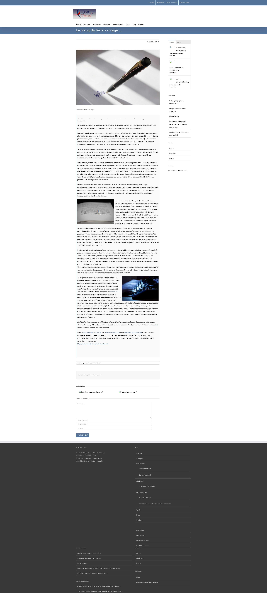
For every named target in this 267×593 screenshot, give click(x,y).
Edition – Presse (145, 497)
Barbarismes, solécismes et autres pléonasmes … (178, 50)
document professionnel (133, 332)
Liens (138, 577)
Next (157, 42)
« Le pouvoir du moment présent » (89, 558)
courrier (98, 332)
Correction (140, 530)
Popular (172, 42)
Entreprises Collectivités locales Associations (155, 504)
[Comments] (187, 42)
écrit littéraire (88, 332)
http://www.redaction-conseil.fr (91, 461)
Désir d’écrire (174, 116)
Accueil (139, 453)
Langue (171, 158)
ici (156, 325)
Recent (179, 42)
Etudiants (172, 153)
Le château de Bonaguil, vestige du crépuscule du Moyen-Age (178, 124)
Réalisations (140, 535)
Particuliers (140, 463)
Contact (139, 520)
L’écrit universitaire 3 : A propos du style (179, 82)
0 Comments (97, 363)
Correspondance (145, 469)
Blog (138, 515)
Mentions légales (142, 545)
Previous (150, 42)
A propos (139, 458)
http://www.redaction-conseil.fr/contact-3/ (92, 344)
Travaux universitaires (147, 486)
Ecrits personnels (145, 475)
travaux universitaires (112, 332)
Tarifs (138, 510)
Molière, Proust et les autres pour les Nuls (92, 573)
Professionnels (141, 492)
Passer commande (142, 540)
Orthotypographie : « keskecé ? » (89, 553)
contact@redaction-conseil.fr (91, 458)
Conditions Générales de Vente (147, 582)
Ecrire (91, 363)
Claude (79, 363)
